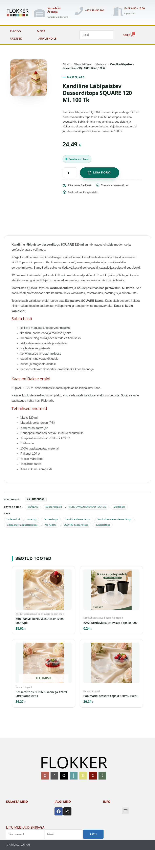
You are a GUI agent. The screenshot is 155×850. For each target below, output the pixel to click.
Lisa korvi (102, 172)
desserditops (51, 519)
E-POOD (15, 31)
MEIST (41, 31)
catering (31, 519)
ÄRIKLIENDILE (47, 38)
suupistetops (103, 524)
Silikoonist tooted (82, 64)
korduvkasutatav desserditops (115, 519)
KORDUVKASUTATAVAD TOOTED (87, 507)
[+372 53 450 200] (79, 11)
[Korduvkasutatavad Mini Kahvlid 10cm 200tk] (44, 590)
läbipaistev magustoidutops (22, 524)
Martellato (101, 64)
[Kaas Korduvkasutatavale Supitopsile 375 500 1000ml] (111, 590)
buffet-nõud (13, 519)
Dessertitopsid (53, 507)
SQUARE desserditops (76, 524)
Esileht (66, 64)
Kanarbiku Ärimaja (54, 10)
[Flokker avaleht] (19, 13)
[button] (125, 810)
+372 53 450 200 (94, 10)
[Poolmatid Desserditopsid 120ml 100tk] (111, 664)
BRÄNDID (32, 507)
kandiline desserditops (78, 519)
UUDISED (16, 38)
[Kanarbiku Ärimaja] (40, 13)
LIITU (93, 834)
